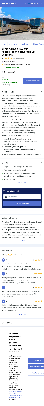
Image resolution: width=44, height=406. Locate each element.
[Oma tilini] (41, 3)
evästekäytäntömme (15, 391)
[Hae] (25, 3)
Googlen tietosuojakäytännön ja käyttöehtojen (16, 395)
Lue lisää (22, 241)
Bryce (5, 44)
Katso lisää (22, 183)
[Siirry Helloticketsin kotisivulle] (9, 3)
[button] (22, 91)
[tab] (22, 91)
